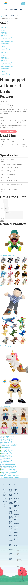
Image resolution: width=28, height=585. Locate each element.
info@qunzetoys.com (21, 570)
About (4, 489)
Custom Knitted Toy (10, 553)
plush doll (3, 32)
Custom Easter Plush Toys (11, 522)
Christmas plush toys (6, 37)
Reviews (12, 15)
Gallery (6, 15)
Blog (17, 15)
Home (5, 9)
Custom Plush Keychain (11, 539)
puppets (3, 29)
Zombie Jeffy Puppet (5, 455)
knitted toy (4, 48)
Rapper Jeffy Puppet (5, 458)
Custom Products (13, 9)
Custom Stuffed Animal (10, 490)
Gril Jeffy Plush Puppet (6, 452)
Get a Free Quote (8, 131)
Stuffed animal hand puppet (7, 464)
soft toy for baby (5, 35)
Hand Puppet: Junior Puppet (7, 255)
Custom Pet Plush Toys (11, 507)
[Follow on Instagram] (12, 581)
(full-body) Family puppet (7, 436)
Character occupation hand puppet (9, 316)
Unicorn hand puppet (5, 376)
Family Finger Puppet (6, 442)
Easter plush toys (5, 38)
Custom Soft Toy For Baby (11, 512)
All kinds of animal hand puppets (9, 285)
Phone (1, 208)
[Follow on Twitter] (7, 581)
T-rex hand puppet (5, 448)
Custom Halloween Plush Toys (11, 534)
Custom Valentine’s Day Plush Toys (11, 528)
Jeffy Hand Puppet (5, 406)
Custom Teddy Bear (10, 544)
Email (1, 205)
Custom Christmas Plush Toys (11, 517)
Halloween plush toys (7, 41)
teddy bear (4, 44)
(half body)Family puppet (7, 439)
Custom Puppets (10, 495)
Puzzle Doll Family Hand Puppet (9, 471)
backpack (3, 46)
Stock (21, 9)
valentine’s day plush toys (8, 40)
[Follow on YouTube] (9, 581)
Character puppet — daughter (8, 445)
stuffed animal (5, 27)
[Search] (23, 3)
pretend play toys (5, 49)
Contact (6, 21)
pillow (3, 30)
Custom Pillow (10, 499)
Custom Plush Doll (11, 503)
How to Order (4, 495)
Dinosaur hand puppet (6, 346)
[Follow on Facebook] (4, 581)
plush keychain (5, 43)
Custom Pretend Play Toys (11, 558)
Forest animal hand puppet (7, 467)
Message (2, 218)
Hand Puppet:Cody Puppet (7, 474)
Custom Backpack (11, 549)
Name (1, 201)
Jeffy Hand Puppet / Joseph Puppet (9, 477)
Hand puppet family (5, 461)
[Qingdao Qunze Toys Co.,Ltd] (6, 3)
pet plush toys (5, 33)
